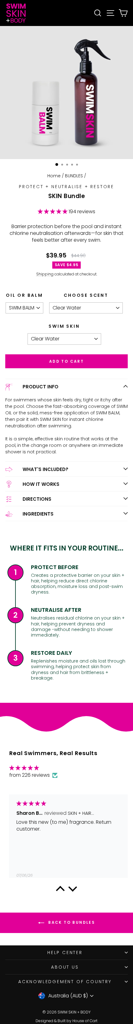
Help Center (65, 952)
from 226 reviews (30, 775)
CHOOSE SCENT (86, 295)
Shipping (45, 274)
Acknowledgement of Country (65, 982)
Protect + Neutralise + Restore (66, 187)
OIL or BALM (24, 295)
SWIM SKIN (64, 326)
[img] (33, 767)
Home (54, 176)
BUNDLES (74, 176)
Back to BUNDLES (71, 922)
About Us (65, 967)
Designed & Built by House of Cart (66, 1020)
